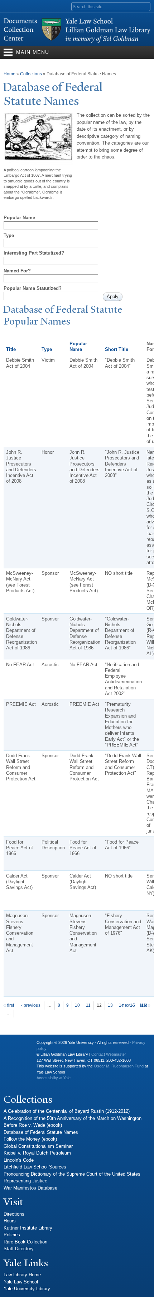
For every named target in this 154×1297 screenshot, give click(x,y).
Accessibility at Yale (54, 1078)
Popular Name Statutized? (33, 288)
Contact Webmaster (108, 1054)
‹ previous (30, 1005)
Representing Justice (25, 1180)
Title (11, 349)
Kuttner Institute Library (28, 1228)
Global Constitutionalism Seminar (38, 1146)
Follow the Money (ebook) (30, 1139)
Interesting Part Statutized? (34, 253)
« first (9, 1005)
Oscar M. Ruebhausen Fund (119, 1066)
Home (9, 73)
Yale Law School (21, 1282)
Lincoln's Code (19, 1160)
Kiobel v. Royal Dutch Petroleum (37, 1153)
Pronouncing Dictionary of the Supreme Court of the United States (72, 1174)
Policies (12, 1234)
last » (145, 1005)
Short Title (116, 349)
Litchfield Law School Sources (35, 1167)
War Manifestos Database (30, 1188)
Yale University (15, 1045)
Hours (10, 1220)
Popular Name (19, 217)
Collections (31, 73)
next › (127, 1005)
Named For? (17, 270)
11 (88, 1005)
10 (77, 1005)
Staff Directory (19, 1248)
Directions (14, 1214)
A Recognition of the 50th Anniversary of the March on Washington (72, 1118)
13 (110, 1005)
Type (9, 235)
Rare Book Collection (25, 1242)
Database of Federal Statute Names (41, 1132)
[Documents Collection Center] (77, 42)
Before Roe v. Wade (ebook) (33, 1125)
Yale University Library (27, 1288)
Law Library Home (22, 1274)
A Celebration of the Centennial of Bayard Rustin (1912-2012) (67, 1111)
